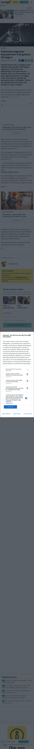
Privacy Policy (28, 413)
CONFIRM (10, 406)
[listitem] (17, 369)
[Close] (30, 335)
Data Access (17, 413)
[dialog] (17, 374)
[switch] (26, 374)
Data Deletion (6, 413)
